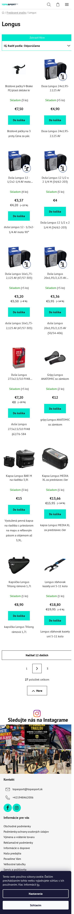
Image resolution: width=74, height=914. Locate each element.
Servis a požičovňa (15, 869)
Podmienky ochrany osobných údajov (26, 831)
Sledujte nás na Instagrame (38, 720)
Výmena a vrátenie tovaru (19, 837)
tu (38, 884)
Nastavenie (36, 893)
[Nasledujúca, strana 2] (37, 668)
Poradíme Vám (12, 859)
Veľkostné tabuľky (15, 864)
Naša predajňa (12, 853)
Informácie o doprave (17, 848)
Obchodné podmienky (17, 826)
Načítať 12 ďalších (37, 655)
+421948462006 (23, 797)
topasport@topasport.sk (28, 789)
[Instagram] (17, 808)
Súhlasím (35, 905)
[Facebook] (8, 808)
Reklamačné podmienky (18, 842)
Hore (39, 690)
